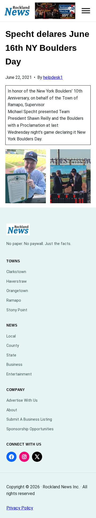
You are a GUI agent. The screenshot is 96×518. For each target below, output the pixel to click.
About (11, 410)
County (12, 345)
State (11, 355)
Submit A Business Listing (29, 419)
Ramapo (13, 300)
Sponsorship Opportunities (30, 429)
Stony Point (16, 310)
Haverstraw (16, 281)
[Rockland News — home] (17, 11)
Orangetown (17, 291)
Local (11, 336)
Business (14, 364)
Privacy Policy (19, 508)
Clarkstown (16, 272)
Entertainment (19, 374)
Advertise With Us (22, 400)
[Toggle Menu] (86, 10)
